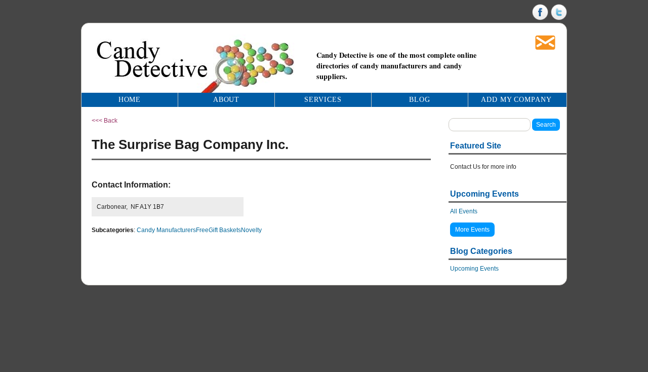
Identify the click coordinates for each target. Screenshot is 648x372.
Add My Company (516, 99)
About (226, 99)
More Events (472, 229)
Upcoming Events (474, 268)
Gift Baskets (225, 230)
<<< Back (104, 120)
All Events (463, 211)
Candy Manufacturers (166, 230)
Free (202, 230)
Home (129, 99)
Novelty (251, 230)
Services (323, 99)
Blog (419, 99)
